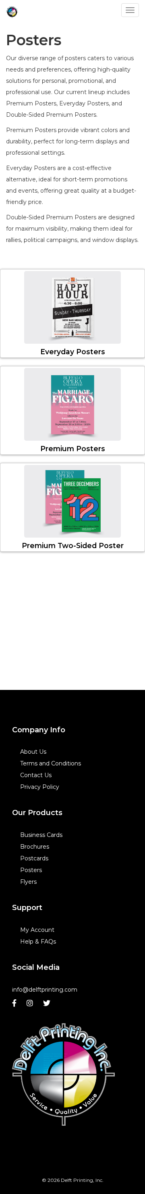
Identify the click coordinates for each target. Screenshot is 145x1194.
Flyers (28, 881)
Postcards (34, 858)
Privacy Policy (39, 786)
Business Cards (41, 835)
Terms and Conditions (50, 763)
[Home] (63, 1074)
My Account (37, 929)
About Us (33, 751)
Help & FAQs (38, 941)
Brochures (34, 846)
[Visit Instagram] (31, 1005)
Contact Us (36, 775)
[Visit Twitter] (47, 1005)
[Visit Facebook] (15, 1005)
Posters (31, 870)
